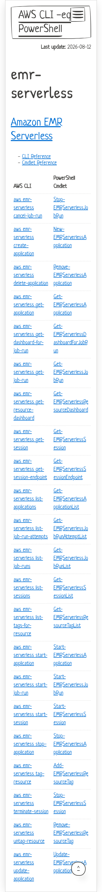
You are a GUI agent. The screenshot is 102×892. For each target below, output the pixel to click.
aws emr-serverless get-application (29, 305)
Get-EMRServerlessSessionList (70, 588)
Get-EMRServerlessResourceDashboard (71, 402)
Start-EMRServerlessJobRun (71, 685)
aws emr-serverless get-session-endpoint (30, 470)
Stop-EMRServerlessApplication (70, 745)
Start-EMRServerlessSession (70, 715)
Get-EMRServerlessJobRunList (71, 559)
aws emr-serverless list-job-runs (28, 559)
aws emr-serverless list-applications (28, 499)
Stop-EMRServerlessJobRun (71, 208)
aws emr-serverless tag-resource (29, 774)
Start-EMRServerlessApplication (70, 656)
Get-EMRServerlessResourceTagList (71, 618)
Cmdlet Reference (39, 163)
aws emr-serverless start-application (30, 656)
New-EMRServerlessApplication (70, 238)
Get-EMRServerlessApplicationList (70, 499)
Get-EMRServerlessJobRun (71, 373)
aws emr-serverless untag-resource (29, 833)
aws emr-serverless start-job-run (30, 685)
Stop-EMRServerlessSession (70, 804)
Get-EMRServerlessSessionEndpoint (70, 470)
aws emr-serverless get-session (29, 440)
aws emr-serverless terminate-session (31, 804)
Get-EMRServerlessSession (70, 440)
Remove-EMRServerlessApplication (70, 276)
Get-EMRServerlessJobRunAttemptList (71, 529)
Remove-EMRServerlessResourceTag (71, 833)
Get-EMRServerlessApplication (70, 305)
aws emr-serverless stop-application (30, 745)
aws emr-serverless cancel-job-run (28, 208)
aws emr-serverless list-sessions (28, 588)
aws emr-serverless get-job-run (29, 373)
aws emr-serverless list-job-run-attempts (31, 529)
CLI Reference (36, 157)
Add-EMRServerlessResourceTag (71, 774)
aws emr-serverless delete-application (31, 276)
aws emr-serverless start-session (30, 715)
